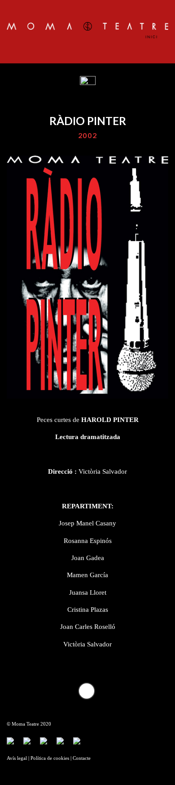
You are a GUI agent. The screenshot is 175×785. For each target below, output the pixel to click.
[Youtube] (47, 744)
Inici (152, 37)
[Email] (80, 744)
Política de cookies (50, 758)
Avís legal (17, 758)
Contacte (82, 758)
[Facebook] (14, 744)
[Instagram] (64, 744)
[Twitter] (30, 744)
